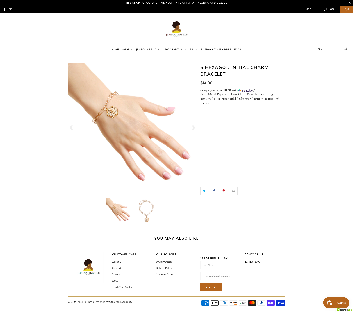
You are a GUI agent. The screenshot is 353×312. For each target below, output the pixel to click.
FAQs (237, 49)
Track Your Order (218, 49)
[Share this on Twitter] (204, 191)
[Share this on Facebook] (214, 191)
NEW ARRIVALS (172, 49)
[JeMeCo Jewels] (176, 30)
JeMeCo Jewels (85, 302)
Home (116, 49)
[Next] (193, 127)
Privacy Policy (164, 261)
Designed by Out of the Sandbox (113, 302)
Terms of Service (165, 274)
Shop (126, 49)
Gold (206, 156)
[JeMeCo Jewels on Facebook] (4, 9)
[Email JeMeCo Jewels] (10, 9)
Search (116, 274)
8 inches (208, 124)
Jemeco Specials (148, 49)
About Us (117, 261)
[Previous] (71, 127)
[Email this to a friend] (234, 191)
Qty (203, 167)
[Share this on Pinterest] (224, 191)
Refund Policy (164, 268)
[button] (242, 90)
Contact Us (118, 268)
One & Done (193, 49)
